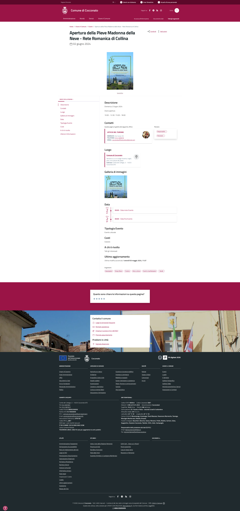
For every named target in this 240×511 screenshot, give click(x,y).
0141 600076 (119, 138)
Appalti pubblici (95, 380)
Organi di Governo (64, 371)
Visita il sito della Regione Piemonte (101, 444)
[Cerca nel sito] (177, 10)
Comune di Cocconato (114, 155)
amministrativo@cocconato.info (73, 416)
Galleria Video (166, 383)
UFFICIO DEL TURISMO (115, 132)
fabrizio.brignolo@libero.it (133, 430)
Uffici (60, 377)
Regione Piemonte (66, 2)
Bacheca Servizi (64, 465)
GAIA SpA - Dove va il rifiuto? (130, 444)
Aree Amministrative (65, 374)
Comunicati (145, 377)
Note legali (62, 474)
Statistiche (62, 486)
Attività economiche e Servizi (171, 387)
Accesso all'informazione (141, 19)
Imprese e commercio (122, 374)
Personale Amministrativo (67, 387)
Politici (61, 390)
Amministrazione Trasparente (68, 444)
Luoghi (164, 374)
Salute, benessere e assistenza (125, 380)
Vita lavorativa (120, 390)
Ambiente (93, 374)
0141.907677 (66, 407)
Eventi (90, 26)
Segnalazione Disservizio (66, 459)
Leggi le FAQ (63, 453)
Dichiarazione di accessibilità (68, 447)
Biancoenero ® (127, 506)
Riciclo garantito (126, 447)
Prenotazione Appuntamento (68, 456)
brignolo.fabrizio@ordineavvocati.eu (135, 432)
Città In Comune (157, 503)
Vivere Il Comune (80, 26)
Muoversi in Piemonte (127, 453)
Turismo (118, 387)
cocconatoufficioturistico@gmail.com (123, 140)
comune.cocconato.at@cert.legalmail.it (75, 414)
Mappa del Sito (64, 489)
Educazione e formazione (98, 393)
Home (71, 26)
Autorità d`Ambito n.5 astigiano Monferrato (103, 456)
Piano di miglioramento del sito (68, 450)
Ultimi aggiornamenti (65, 483)
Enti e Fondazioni (64, 383)
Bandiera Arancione (96, 450)
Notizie (144, 371)
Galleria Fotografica (168, 380)
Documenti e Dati (64, 380)
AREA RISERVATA (120, 508)
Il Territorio (165, 377)
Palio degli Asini (95, 453)
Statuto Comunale (65, 468)
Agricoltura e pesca (96, 371)
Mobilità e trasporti (121, 377)
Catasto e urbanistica (96, 387)
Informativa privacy (65, 471)
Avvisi (143, 380)
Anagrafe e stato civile (97, 377)
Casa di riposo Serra (127, 450)
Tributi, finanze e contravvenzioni (126, 383)
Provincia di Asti (95, 447)
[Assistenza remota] (164, 503)
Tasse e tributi (146, 374)
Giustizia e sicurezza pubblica (124, 371)
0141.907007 (66, 405)
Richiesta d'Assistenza (66, 462)
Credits (61, 480)
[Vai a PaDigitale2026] (169, 357)
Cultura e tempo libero (97, 390)
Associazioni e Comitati (169, 390)
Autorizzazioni (94, 383)
